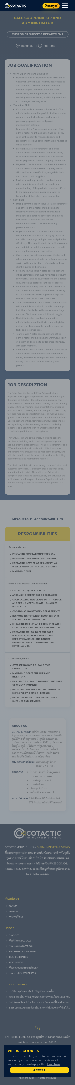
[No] (70, 1061)
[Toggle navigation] (65, 5)
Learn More (53, 1064)
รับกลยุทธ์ (51, 5)
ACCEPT (39, 1070)
